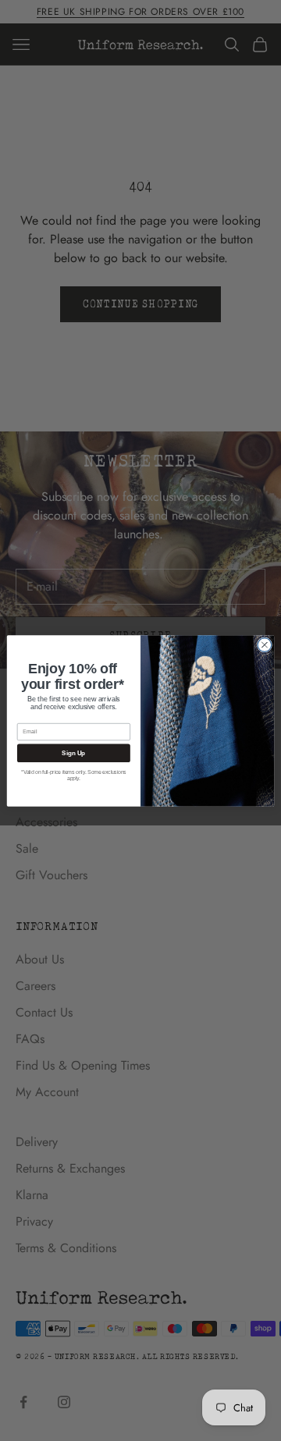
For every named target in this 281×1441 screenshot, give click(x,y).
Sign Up (73, 752)
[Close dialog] (265, 644)
